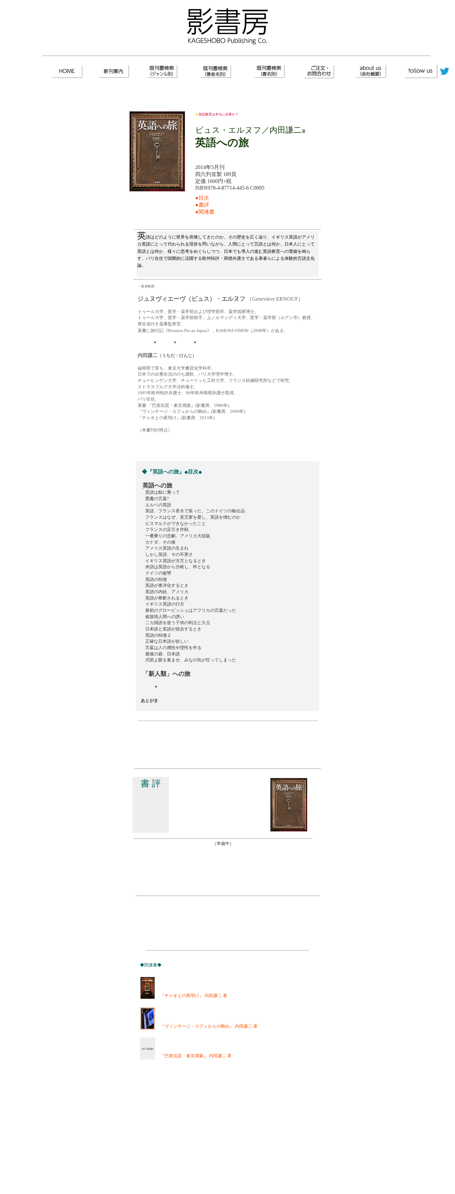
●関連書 (205, 212)
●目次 (202, 198)
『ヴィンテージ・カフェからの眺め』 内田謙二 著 (206, 1026)
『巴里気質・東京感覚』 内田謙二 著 (193, 1056)
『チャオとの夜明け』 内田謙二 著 (191, 995)
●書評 (202, 205)
